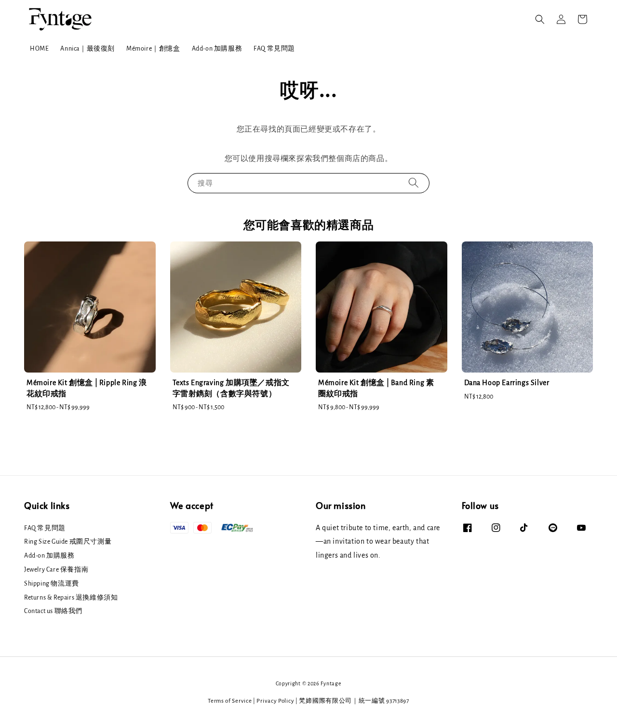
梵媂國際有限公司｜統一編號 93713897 (354, 701)
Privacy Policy (275, 701)
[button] (539, 19)
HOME (39, 48)
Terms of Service (230, 701)
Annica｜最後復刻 (87, 48)
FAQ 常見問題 (274, 48)
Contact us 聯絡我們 (53, 611)
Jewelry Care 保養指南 (56, 569)
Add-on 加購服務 (217, 48)
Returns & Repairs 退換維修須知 (71, 597)
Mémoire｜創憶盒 (153, 48)
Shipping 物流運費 (51, 583)
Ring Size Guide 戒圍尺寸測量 (67, 541)
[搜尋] (413, 183)
